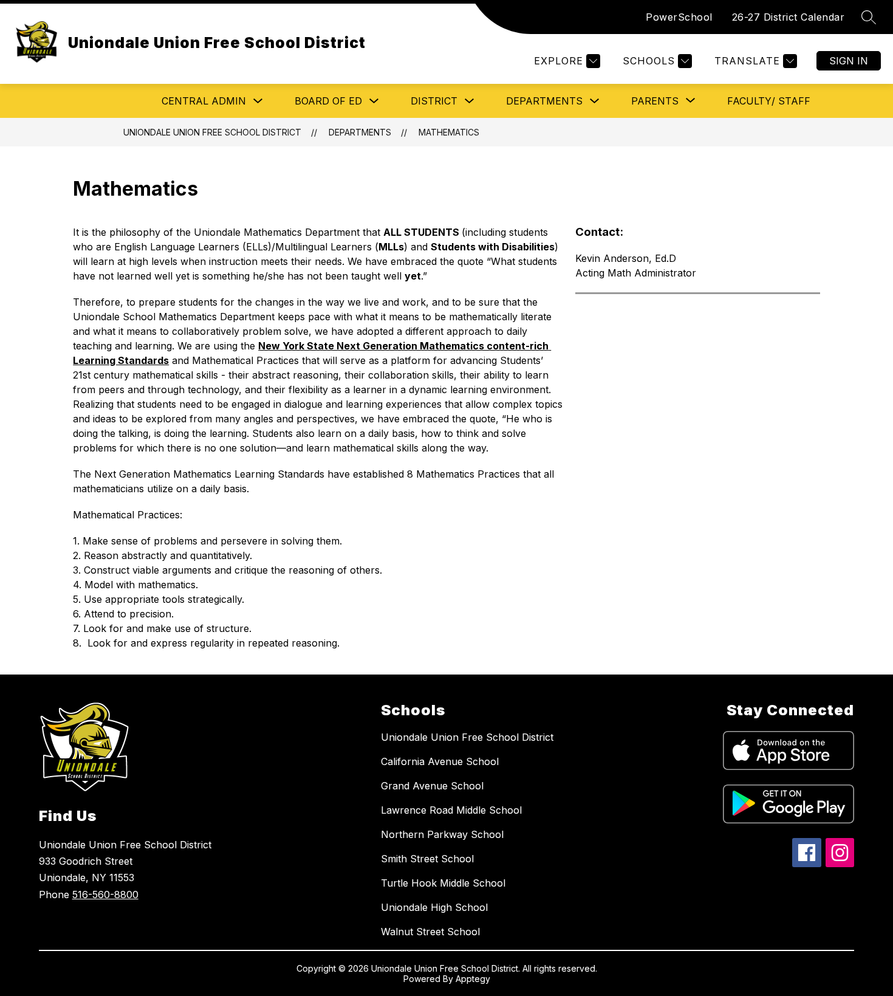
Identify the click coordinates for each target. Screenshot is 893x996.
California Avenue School (440, 761)
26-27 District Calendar (788, 17)
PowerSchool (679, 17)
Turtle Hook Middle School (443, 883)
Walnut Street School (430, 932)
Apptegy (473, 979)
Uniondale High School (434, 907)
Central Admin (204, 101)
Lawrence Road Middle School (451, 810)
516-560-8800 (105, 894)
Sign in (848, 61)
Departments (544, 101)
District (434, 101)
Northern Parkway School (442, 834)
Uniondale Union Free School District (212, 132)
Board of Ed (328, 101)
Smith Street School (427, 859)
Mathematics (449, 132)
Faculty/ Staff (768, 101)
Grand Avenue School (432, 786)
